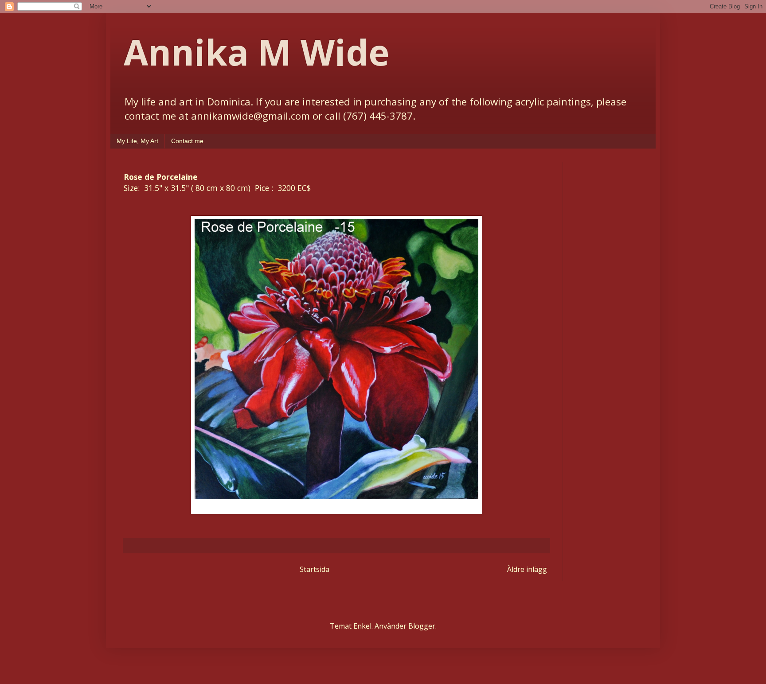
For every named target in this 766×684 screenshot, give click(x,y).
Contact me (187, 140)
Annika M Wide (256, 51)
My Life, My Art (137, 140)
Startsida (314, 569)
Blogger (421, 626)
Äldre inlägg (527, 569)
